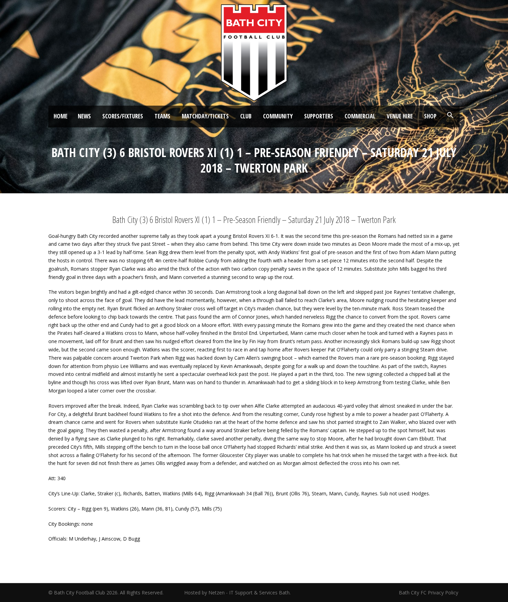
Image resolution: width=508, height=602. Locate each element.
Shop (430, 116)
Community (278, 116)
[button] (450, 115)
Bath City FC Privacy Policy (429, 592)
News (84, 116)
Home (60, 116)
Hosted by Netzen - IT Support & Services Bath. (237, 592)
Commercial (360, 116)
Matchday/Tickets (205, 116)
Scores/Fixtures (122, 116)
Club (246, 116)
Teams (162, 116)
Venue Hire (400, 116)
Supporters (318, 116)
